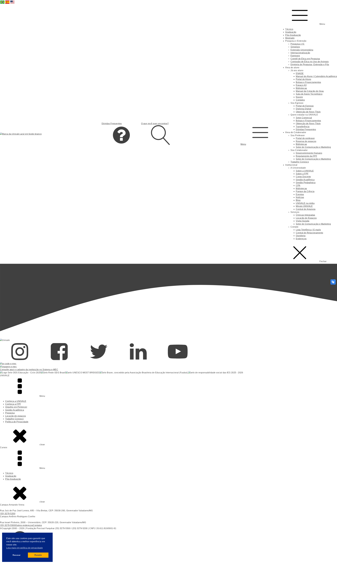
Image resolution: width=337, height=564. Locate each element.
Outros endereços (24, 525)
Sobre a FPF (302, 174)
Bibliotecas (301, 88)
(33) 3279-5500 (7, 525)
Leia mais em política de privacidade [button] (24, 548)
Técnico (289, 29)
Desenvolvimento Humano (309, 153)
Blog (298, 200)
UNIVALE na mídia (305, 203)
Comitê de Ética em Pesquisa (305, 59)
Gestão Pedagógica (306, 182)
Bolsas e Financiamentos (308, 82)
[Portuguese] (2, 3)
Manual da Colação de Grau (310, 91)
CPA (298, 185)
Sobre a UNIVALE (305, 171)
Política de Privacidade (16, 422)
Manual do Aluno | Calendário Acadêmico (316, 76)
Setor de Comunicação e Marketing (313, 147)
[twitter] (98, 361)
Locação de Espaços (306, 218)
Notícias (300, 197)
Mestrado (289, 38)
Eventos (300, 194)
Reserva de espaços (306, 141)
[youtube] (177, 361)
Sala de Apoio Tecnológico (309, 94)
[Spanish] (7, 3)
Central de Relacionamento (309, 233)
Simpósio (295, 47)
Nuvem (299, 97)
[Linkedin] (138, 361)
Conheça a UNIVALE (15, 401)
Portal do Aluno (303, 79)
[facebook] (59, 361)
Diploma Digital (303, 109)
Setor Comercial (304, 118)
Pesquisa (10, 413)
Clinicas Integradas (305, 215)
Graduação (290, 32)
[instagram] (19, 361)
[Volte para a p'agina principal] (21, 134)
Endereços (301, 239)
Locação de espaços (15, 416)
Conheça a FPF (13, 404)
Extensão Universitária (302, 50)
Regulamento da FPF (306, 156)
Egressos (295, 56)
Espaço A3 (301, 85)
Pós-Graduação (293, 35)
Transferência (302, 126)
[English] (12, 3)
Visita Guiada (302, 221)
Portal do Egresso (305, 106)
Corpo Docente (303, 177)
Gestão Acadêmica (305, 180)
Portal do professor (305, 138)
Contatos (300, 100)
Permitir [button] (38, 555)
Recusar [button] (17, 555)
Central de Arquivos (306, 209)
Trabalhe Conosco (300, 162)
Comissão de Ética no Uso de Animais (310, 61)
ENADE (300, 73)
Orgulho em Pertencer (16, 407)
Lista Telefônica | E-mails (308, 230)
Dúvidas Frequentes (306, 129)
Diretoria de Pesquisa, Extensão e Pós (310, 64)
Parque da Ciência (305, 191)
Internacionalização (300, 53)
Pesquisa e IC (298, 44)
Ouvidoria (301, 236)
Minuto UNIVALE (304, 206)
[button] (260, 134)
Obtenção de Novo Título (308, 112)
